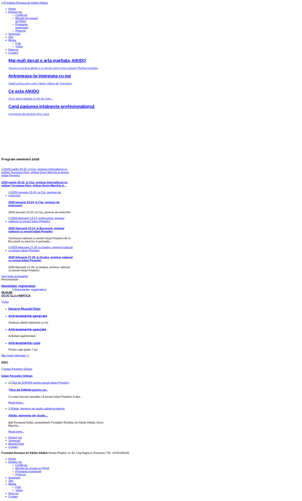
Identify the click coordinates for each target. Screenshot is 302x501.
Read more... (16, 402)
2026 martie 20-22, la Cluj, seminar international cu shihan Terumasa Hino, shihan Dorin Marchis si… (34, 184)
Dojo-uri (13, 49)
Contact (13, 52)
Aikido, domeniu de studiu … (28, 415)
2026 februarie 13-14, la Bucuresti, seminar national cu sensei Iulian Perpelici (36, 230)
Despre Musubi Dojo (24, 309)
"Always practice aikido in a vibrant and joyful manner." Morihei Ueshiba (53, 68)
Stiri (10, 37)
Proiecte (20, 30)
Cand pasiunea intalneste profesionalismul (51, 106)
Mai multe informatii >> (15, 355)
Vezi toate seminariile (14, 276)
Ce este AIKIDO (23, 91)
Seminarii (14, 33)
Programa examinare (21, 26)
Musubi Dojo (16, 443)
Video (19, 46)
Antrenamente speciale (27, 329)
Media (12, 40)
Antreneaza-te (39, 75)
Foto (18, 43)
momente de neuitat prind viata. (28, 114)
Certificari (21, 15)
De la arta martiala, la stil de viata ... (30, 98)
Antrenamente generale (27, 316)
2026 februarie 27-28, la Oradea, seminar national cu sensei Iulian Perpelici (40, 259)
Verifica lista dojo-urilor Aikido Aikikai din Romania (39, 83)
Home (12, 8)
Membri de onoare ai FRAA (32, 468)
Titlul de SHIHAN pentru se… (28, 390)
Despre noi (15, 11)
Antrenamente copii (24, 343)
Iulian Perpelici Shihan (17, 376)
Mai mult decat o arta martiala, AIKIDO (47, 60)
